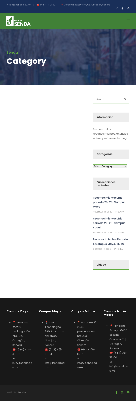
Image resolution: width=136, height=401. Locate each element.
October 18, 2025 (102, 249)
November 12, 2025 (102, 232)
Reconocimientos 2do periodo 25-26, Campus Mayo (109, 202)
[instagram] (128, 8)
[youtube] (122, 8)
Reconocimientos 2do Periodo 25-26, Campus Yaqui (109, 223)
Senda (121, 212)
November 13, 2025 (102, 212)
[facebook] (116, 8)
